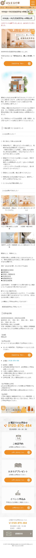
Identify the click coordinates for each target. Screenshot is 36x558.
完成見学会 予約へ (18, 63)
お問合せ (18, 533)
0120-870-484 (14, 361)
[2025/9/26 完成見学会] (9, 201)
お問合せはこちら (18, 507)
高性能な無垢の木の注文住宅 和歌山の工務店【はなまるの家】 (22, 545)
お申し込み (14, 453)
